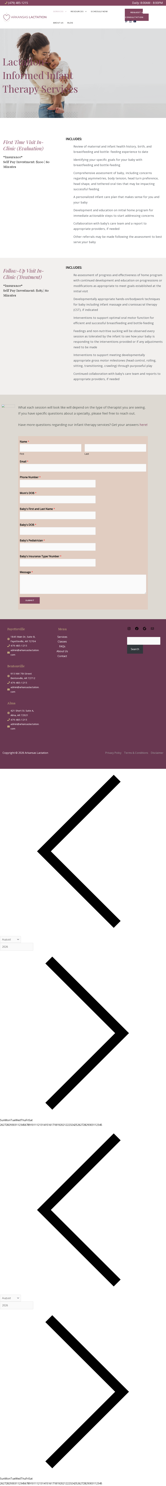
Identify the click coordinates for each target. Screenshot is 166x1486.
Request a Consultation (134, 15)
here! (144, 424)
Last (87, 453)
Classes (62, 641)
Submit (29, 600)
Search (135, 649)
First (22, 453)
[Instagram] (129, 629)
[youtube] (135, 21)
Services (62, 637)
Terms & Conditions (136, 753)
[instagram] (131, 21)
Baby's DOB (28, 524)
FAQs (62, 646)
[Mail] (152, 629)
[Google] (145, 629)
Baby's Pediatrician (32, 540)
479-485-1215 (19, 645)
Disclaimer (157, 753)
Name (24, 441)
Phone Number (30, 477)
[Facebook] (137, 629)
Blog (70, 22)
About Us (58, 22)
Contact (62, 656)
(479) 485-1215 (18, 3)
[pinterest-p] (126, 21)
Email (24, 461)
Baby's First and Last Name (37, 509)
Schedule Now (99, 11)
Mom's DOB (28, 493)
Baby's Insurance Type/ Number (40, 556)
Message (26, 572)
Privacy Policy (113, 753)
